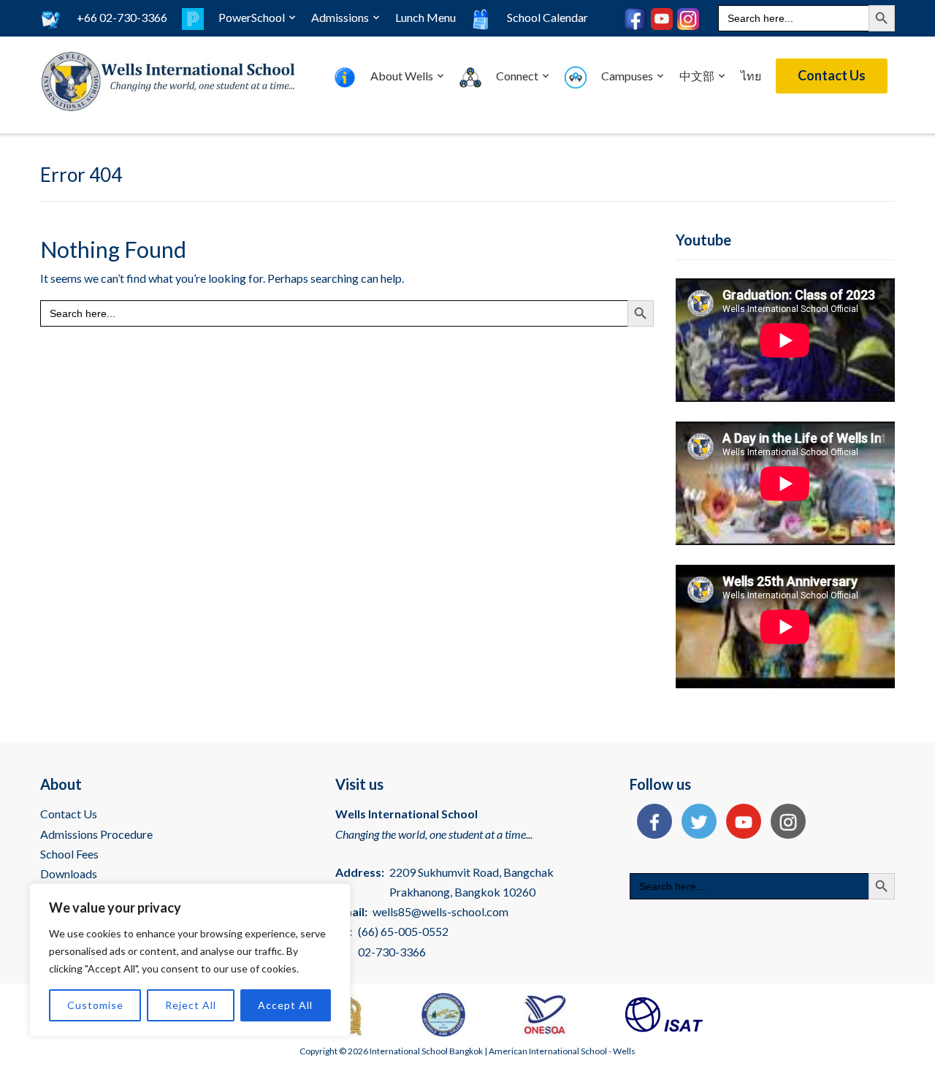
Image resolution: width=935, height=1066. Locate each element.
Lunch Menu (425, 17)
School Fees (69, 854)
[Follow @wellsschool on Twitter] (695, 823)
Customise (95, 1005)
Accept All (285, 1005)
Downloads (68, 873)
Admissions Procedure (96, 834)
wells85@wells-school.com (440, 911)
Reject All (190, 1005)
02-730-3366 (392, 952)
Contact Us (832, 75)
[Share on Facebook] (651, 823)
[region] (190, 960)
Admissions (340, 17)
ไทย (751, 76)
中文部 (696, 76)
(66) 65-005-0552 (403, 931)
